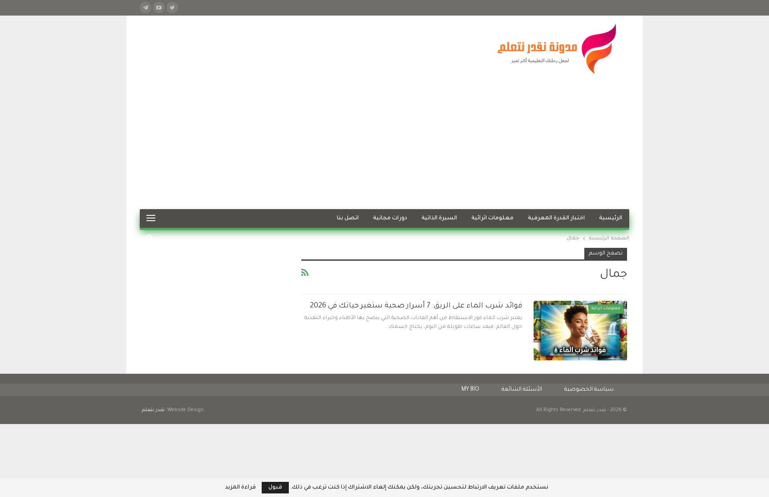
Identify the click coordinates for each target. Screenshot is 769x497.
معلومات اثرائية (492, 218)
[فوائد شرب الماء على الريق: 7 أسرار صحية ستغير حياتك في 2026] (580, 330)
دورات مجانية (390, 218)
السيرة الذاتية (439, 218)
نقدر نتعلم (153, 410)
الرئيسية (610, 218)
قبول (275, 488)
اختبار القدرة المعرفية (556, 218)
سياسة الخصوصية (589, 390)
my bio (470, 390)
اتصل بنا (348, 218)
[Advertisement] (384, 142)
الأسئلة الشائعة (522, 390)
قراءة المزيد (240, 488)
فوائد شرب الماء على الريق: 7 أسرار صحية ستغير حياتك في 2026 (416, 306)
